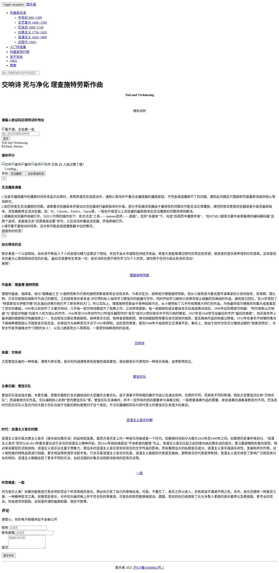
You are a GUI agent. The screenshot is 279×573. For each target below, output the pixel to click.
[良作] (36, 164)
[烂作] (6, 164)
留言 (5, 547)
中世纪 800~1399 (30, 17)
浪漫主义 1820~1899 (32, 37)
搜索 (13, 65)
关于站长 (16, 57)
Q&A (13, 60)
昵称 (5, 527)
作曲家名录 (18, 12)
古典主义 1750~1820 (32, 32)
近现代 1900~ (27, 42)
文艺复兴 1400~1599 (32, 22)
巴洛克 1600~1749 (31, 27)
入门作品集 (18, 47)
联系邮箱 (8, 532)
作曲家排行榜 (19, 52)
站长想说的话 (36, 173)
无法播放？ (17, 173)
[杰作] (46, 164)
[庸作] (26, 164)
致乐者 (31, 4)
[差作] (16, 164)
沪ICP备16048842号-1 (148, 567)
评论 (5, 173)
